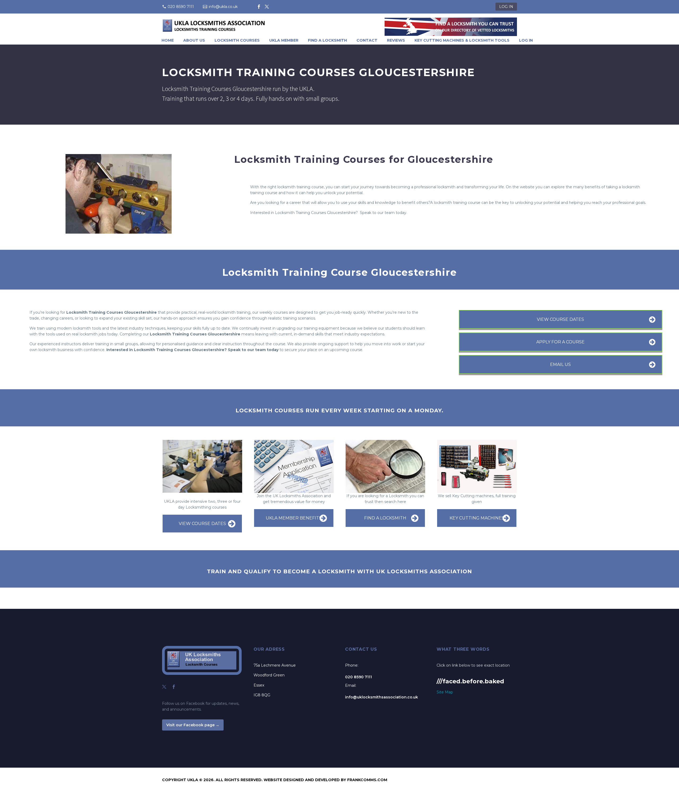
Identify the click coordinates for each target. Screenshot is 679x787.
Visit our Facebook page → (192, 725)
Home (168, 40)
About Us (194, 40)
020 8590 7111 (181, 6)
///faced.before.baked (470, 681)
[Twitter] (267, 7)
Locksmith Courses (237, 40)
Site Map (445, 692)
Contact (366, 40)
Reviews (396, 40)
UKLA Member (283, 40)
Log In (526, 40)
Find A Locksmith (327, 40)
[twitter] (164, 687)
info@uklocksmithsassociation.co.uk (381, 697)
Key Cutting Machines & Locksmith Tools (462, 40)
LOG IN (506, 6)
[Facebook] (259, 7)
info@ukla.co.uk (223, 6)
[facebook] (174, 687)
